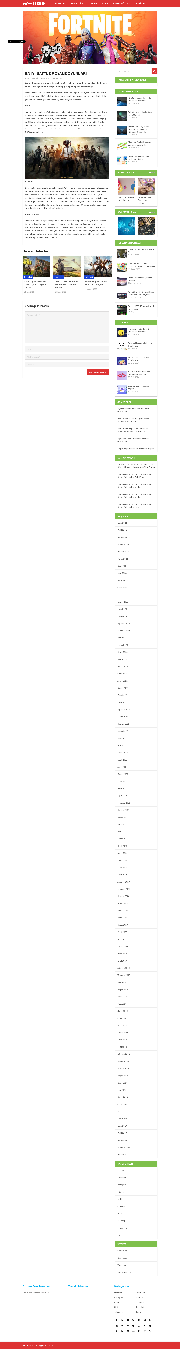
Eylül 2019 (122, 961)
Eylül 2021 (122, 788)
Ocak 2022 (122, 760)
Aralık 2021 (122, 767)
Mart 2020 (122, 918)
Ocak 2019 (122, 1018)
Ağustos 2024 (123, 537)
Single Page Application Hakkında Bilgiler (138, 157)
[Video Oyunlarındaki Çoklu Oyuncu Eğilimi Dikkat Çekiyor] (36, 266)
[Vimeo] (133, 1325)
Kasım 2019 (122, 946)
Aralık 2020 (122, 853)
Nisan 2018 (122, 1083)
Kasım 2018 (122, 1032)
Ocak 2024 (122, 587)
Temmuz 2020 (123, 889)
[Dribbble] (150, 1320)
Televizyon (122, 1228)
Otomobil (92, 3)
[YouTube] (116, 1331)
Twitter (120, 1235)
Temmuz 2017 (123, 1147)
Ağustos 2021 (123, 796)
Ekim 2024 (122, 523)
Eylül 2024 (122, 530)
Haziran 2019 (123, 982)
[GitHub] (150, 1325)
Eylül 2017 (122, 1133)
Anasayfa (60, 3)
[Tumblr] (144, 1325)
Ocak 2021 (122, 846)
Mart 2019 (122, 1004)
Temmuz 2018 (123, 1061)
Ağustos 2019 (123, 968)
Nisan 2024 (122, 566)
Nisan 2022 (122, 738)
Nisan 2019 (122, 997)
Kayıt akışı (122, 1258)
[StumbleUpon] (139, 1325)
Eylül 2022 (122, 702)
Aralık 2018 (122, 1025)
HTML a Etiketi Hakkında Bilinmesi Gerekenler (139, 373)
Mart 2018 (122, 1090)
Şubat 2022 (122, 752)
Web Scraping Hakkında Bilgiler (138, 387)
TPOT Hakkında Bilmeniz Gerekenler (139, 358)
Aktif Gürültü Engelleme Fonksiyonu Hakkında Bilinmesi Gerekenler (138, 129)
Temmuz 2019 (123, 975)
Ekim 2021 (122, 781)
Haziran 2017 (123, 1154)
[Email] (144, 1331)
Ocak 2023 (122, 674)
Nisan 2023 (122, 652)
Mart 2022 (122, 745)
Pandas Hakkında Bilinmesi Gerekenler (140, 344)
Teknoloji (75, 3)
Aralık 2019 (122, 939)
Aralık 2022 (122, 681)
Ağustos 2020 (123, 882)
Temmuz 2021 (123, 803)
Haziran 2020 (123, 896)
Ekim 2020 (122, 867)
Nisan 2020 (122, 910)
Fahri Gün (31, 78)
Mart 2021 (122, 831)
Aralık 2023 (122, 595)
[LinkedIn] (116, 1325)
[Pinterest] (139, 1320)
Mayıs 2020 (122, 903)
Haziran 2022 (123, 724)
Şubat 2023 (122, 666)
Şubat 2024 (122, 580)
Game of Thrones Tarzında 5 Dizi (141, 250)
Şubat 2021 (122, 839)
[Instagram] (144, 1320)
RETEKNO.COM (29, 1345)
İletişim (138, 3)
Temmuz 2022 (123, 717)
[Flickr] (128, 1320)
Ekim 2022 (122, 695)
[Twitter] (128, 1325)
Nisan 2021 (122, 824)
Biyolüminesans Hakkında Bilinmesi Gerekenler (139, 99)
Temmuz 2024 (123, 544)
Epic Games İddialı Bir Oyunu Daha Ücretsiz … (141, 113)
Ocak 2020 (122, 932)
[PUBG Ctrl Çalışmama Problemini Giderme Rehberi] (67, 266)
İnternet (120, 1192)
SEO (119, 1213)
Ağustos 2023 (123, 623)
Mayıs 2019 (122, 989)
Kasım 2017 (122, 1119)
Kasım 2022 (122, 688)
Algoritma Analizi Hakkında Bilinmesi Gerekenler (140, 143)
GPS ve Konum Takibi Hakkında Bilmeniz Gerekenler (141, 264)
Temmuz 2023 (123, 630)
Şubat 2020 (122, 925)
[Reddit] (128, 1331)
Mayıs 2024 (122, 559)
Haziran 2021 (123, 810)
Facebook (121, 1177)
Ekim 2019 (122, 953)
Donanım (121, 1170)
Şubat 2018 (122, 1097)
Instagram (121, 1185)
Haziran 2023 (123, 638)
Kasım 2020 (122, 860)
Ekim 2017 (122, 1126)
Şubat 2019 (122, 1011)
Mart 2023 (122, 659)
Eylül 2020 (122, 875)
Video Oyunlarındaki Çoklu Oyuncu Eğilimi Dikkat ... (35, 284)
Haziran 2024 (123, 551)
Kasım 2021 (122, 774)
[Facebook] (116, 1320)
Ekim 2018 (122, 1040)
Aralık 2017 (122, 1111)
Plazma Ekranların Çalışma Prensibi (140, 279)
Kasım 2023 (122, 602)
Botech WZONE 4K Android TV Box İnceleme (141, 307)
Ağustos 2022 (123, 709)
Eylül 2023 (122, 616)
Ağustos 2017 (123, 1140)
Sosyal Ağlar (120, 3)
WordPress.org (124, 1272)
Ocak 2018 (122, 1104)
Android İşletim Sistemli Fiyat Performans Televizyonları (141, 293)
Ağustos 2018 (123, 1054)
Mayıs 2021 (122, 817)
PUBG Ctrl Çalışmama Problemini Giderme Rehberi (66, 284)
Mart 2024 (122, 573)
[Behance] (122, 1320)
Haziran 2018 (123, 1068)
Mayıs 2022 (122, 731)
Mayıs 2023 (122, 645)
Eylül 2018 (122, 1047)
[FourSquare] (122, 1331)
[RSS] (150, 1331)
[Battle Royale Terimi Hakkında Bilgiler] (98, 266)
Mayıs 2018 (122, 1076)
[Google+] (133, 1320)
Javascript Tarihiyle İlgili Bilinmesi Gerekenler (138, 330)
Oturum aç (122, 1251)
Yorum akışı (122, 1265)
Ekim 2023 (122, 609)
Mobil (105, 3)
